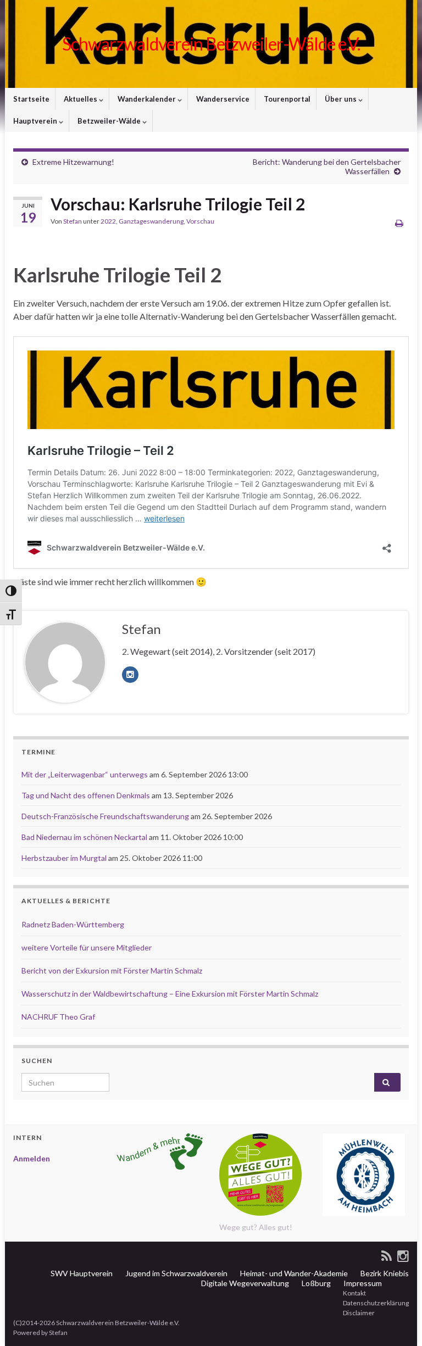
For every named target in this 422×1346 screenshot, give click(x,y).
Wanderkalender (146, 98)
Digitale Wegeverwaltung (244, 1283)
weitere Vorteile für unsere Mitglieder (86, 947)
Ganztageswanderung (151, 221)
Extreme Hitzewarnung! (73, 161)
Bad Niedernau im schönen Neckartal (84, 837)
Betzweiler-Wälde (109, 120)
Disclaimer (358, 1313)
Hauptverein (35, 120)
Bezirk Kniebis (384, 1273)
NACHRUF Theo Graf (58, 1016)
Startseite (30, 98)
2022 (108, 221)
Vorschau (200, 221)
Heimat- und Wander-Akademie (293, 1273)
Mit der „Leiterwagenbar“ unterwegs (84, 774)
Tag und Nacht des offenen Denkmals (85, 795)
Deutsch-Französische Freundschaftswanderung (105, 816)
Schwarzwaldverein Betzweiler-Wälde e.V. (211, 43)
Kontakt (354, 1293)
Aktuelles (80, 98)
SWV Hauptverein (81, 1273)
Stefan (72, 221)
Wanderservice (222, 98)
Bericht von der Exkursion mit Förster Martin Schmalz (111, 970)
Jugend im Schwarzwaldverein (175, 1273)
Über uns (340, 98)
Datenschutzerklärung (375, 1303)
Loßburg (315, 1283)
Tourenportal (286, 98)
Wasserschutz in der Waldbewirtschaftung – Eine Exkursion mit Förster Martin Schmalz (169, 993)
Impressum (362, 1283)
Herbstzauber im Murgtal (64, 858)
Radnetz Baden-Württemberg (72, 924)
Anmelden (31, 1158)
